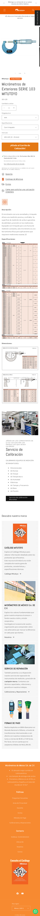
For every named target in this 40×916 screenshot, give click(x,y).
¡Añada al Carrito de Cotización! (20, 147)
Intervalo (5, 133)
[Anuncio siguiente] (36, 3)
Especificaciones (7, 123)
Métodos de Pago (20, 818)
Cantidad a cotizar (8, 103)
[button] (4, 10)
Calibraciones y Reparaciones (16, 692)
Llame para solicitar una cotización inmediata (20, 190)
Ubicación (20, 842)
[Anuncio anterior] (4, 3)
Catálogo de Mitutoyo (14, 179)
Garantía (9, 174)
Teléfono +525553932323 (20, 837)
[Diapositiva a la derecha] (24, 73)
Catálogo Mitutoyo (11, 574)
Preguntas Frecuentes (20, 798)
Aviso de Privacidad (20, 803)
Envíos (8, 184)
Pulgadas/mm (6, 113)
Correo (20, 852)
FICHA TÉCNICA (15, 79)
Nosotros (8, 637)
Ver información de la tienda (14, 164)
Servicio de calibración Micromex (18, 498)
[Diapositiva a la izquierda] (15, 73)
